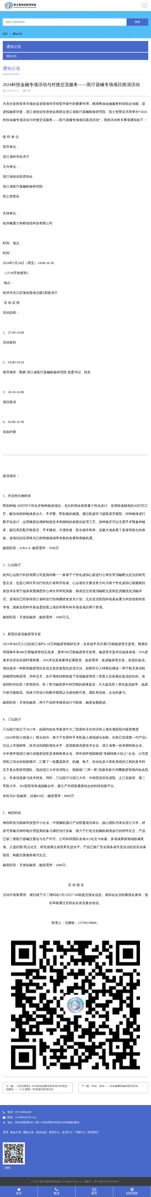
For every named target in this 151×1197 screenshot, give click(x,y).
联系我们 (93, 1132)
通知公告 (11, 56)
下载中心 (80, 1132)
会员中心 (67, 1132)
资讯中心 (54, 1132)
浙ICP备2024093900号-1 (107, 1181)
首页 (5, 33)
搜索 (137, 22)
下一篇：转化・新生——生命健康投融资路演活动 (109, 1086)
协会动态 (41, 1132)
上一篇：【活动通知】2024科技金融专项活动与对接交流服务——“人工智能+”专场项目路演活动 (37, 1088)
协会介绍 (15, 1132)
